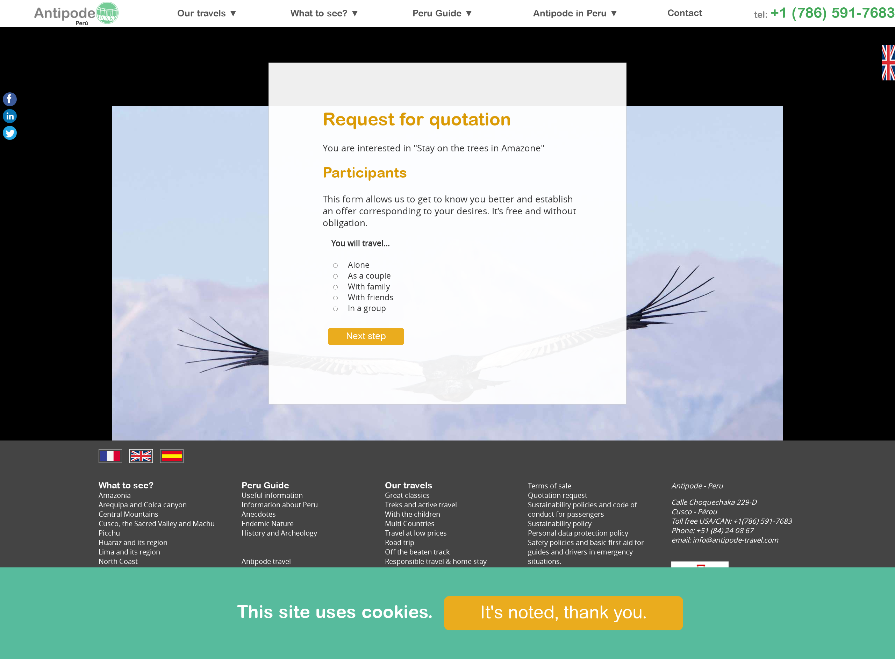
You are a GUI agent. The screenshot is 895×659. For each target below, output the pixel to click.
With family (369, 286)
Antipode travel (266, 561)
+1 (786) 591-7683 (833, 13)
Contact (684, 14)
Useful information (272, 495)
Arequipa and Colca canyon (143, 504)
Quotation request (557, 495)
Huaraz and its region (133, 542)
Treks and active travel (421, 504)
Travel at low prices (416, 533)
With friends (370, 297)
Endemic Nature (268, 523)
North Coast (118, 561)
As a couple (369, 275)
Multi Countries (410, 523)
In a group (367, 308)
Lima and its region (129, 552)
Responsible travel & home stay (436, 561)
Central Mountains (128, 514)
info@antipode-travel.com (735, 540)
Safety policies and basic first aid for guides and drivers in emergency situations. (586, 552)
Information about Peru (280, 504)
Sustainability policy (560, 523)
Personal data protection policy (578, 533)
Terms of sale (549, 485)
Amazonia (115, 495)
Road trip (399, 542)
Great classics (407, 495)
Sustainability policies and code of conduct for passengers (582, 509)
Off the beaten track (417, 552)
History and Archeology (279, 533)
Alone (359, 264)
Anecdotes (259, 514)
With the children (412, 514)
